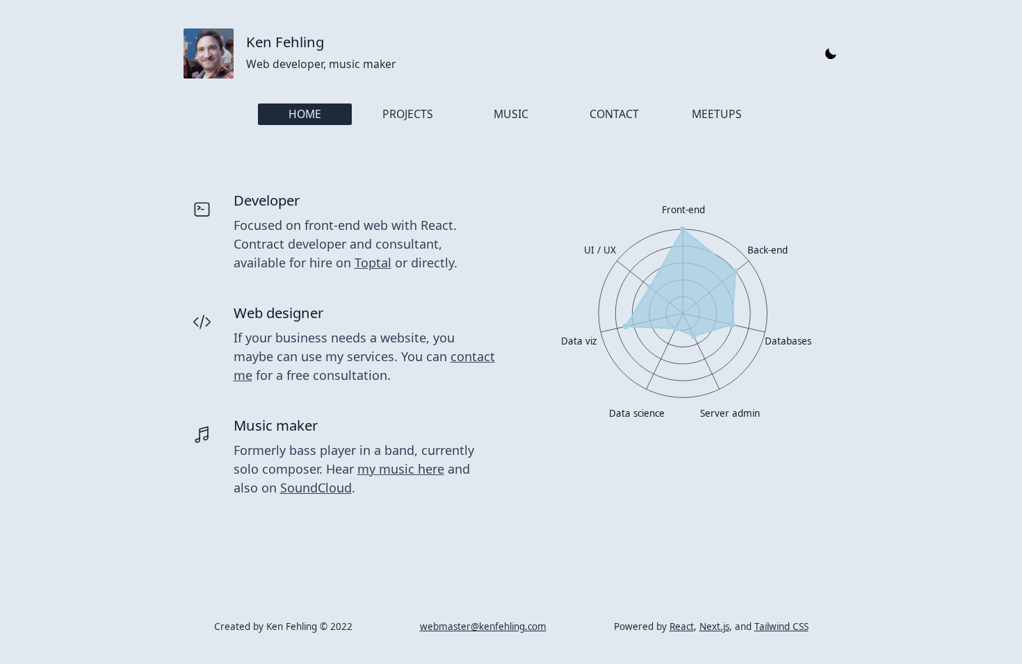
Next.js (714, 626)
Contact (614, 114)
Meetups (717, 114)
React (682, 626)
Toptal (373, 262)
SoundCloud (316, 487)
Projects (407, 114)
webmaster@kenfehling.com (483, 626)
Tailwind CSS (781, 626)
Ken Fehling (285, 41)
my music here (400, 468)
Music (511, 114)
